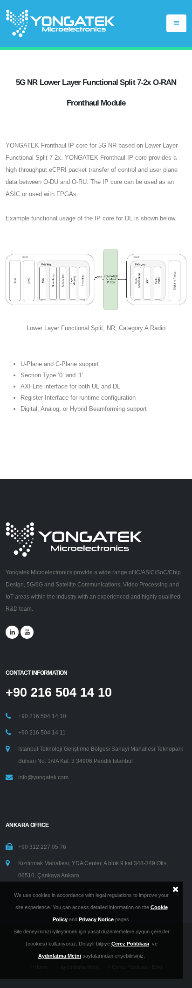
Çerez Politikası (130, 943)
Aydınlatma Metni (59, 956)
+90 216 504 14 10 (59, 692)
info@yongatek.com (43, 777)
